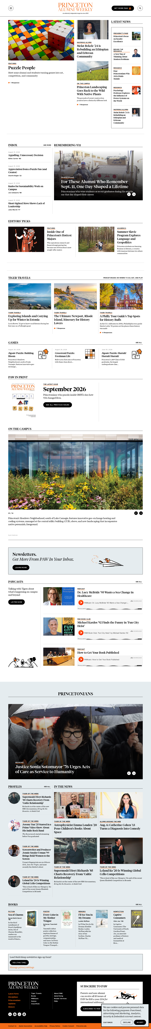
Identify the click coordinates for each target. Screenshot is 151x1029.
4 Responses (107, 332)
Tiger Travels (14, 312)
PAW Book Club (84, 619)
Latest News (13, 994)
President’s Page (120, 33)
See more (47, 145)
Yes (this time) (19, 963)
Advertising (58, 996)
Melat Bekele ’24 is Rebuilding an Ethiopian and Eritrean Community (121, 117)
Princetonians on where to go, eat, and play (123, 278)
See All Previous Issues (57, 405)
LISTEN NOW (16, 602)
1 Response (14, 82)
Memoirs (82, 911)
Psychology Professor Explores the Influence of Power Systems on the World (121, 95)
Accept (140, 1022)
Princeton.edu (81, 1026)
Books (33, 996)
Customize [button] (107, 1022)
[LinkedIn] (24, 1014)
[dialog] (125, 1015)
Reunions (19, 762)
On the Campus (83, 83)
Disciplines (13, 997)
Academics (121, 228)
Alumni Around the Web (110, 821)
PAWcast (81, 589)
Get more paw (121, 8)
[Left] (129, 194)
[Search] (140, 8)
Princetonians (67, 177)
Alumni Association (25, 1026)
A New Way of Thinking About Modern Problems (121, 56)
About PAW (58, 993)
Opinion (11, 1004)
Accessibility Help (41, 1026)
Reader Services (60, 998)
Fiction (11, 911)
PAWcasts (34, 998)
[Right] (134, 194)
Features (12, 63)
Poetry (46, 911)
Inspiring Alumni (84, 42)
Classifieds (35, 1004)
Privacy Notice (55, 1026)
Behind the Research (118, 50)
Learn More (21, 567)
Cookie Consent (68, 1026)
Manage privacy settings (22, 967)
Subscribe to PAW (92, 1009)
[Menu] (10, 8)
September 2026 (64, 389)
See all (139, 342)
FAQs (56, 1001)
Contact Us (12, 1026)
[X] (10, 1014)
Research (117, 68)
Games (33, 1001)
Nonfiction (118, 911)
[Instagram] (19, 1014)
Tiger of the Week (30, 793)
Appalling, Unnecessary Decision (25, 155)
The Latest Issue (50, 384)
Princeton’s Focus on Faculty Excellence (121, 39)
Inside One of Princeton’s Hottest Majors (59, 235)
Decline (127, 1022)
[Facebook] (15, 1014)
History (11, 1007)
